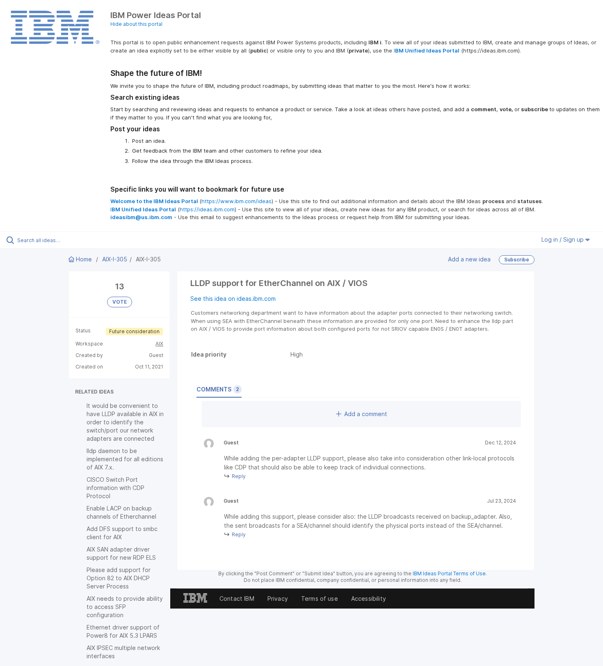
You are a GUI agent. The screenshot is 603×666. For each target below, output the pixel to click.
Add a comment (365, 413)
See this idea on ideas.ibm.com (233, 298)
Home (84, 259)
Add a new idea (469, 259)
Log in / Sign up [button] (563, 239)
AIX (159, 344)
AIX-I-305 (114, 259)
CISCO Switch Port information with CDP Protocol (115, 487)
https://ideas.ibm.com (207, 209)
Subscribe (516, 259)
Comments (217, 389)
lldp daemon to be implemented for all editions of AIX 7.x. (125, 459)
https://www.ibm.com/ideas (236, 201)
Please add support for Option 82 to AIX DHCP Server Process (119, 578)
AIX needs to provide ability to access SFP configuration (125, 606)
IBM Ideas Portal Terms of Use (449, 573)
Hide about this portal (136, 24)
